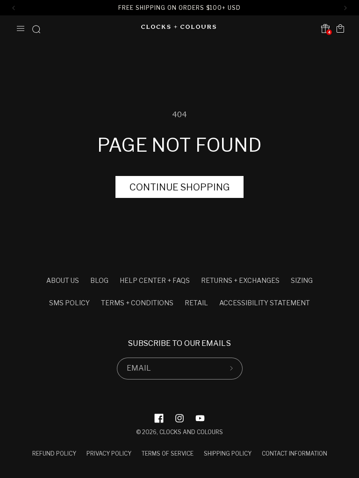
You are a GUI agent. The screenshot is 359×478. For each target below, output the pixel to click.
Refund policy (54, 453)
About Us (62, 280)
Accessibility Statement (264, 303)
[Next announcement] (345, 8)
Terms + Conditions (137, 303)
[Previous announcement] (13, 8)
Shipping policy (227, 453)
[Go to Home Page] (178, 28)
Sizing (302, 280)
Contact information (294, 453)
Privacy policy (108, 453)
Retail (196, 303)
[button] (20, 28)
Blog (99, 280)
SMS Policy (69, 303)
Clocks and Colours (191, 432)
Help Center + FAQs (155, 280)
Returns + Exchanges (240, 280)
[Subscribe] (232, 369)
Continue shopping (179, 187)
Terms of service (168, 453)
